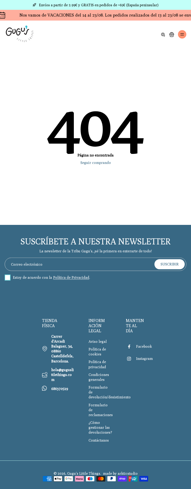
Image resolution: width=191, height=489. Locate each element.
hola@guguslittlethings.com (62, 375)
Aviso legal (98, 341)
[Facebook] (131, 346)
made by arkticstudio (120, 473)
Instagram (144, 358)
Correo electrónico (26, 264)
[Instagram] (131, 359)
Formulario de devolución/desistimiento (100, 392)
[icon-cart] (171, 34)
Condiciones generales (99, 377)
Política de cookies (97, 351)
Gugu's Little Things (83, 473)
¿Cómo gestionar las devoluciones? (100, 427)
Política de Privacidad (71, 277)
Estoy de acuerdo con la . (51, 277)
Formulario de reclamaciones (100, 410)
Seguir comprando (95, 162)
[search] (163, 34)
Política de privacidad (97, 364)
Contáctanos (99, 440)
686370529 (59, 388)
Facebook (144, 346)
